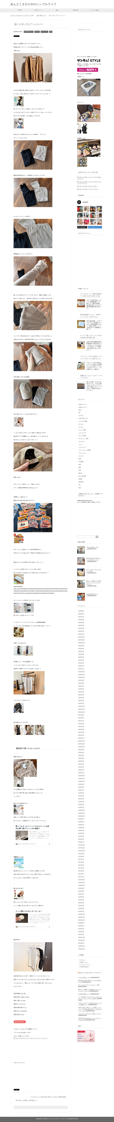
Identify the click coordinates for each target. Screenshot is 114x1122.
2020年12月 (81, 741)
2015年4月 (81, 925)
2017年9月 (81, 853)
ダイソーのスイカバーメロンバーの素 (88, 985)
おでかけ (80, 415)
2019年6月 (81, 793)
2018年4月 (81, 833)
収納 (57, 10)
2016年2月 (81, 908)
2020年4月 (81, 764)
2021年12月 (81, 706)
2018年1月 (81, 842)
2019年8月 (81, 787)
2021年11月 (81, 709)
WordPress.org (84, 966)
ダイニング (81, 441)
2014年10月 (81, 940)
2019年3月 (81, 801)
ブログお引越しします (92, 547)
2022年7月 (81, 686)
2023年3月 (81, 663)
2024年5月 (81, 622)
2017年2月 (81, 873)
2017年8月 (81, 856)
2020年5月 (81, 761)
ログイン (82, 960)
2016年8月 (81, 891)
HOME (20, 10)
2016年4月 (81, 902)
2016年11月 (81, 882)
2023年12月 (81, 637)
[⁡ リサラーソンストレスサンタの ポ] (86, 215)
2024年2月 (81, 631)
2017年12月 (81, 845)
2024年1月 (81, 634)
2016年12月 (81, 879)
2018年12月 (81, 810)
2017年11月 (81, 847)
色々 (51, 31)
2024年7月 (81, 616)
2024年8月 (81, 613)
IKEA (79, 410)
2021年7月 (81, 720)
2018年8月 (81, 821)
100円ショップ (38, 10)
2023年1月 (81, 668)
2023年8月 (81, 648)
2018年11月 (81, 813)
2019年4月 (81, 798)
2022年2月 (81, 700)
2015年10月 (81, 920)
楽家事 (80, 479)
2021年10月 (81, 712)
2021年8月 (81, 717)
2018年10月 (81, 816)
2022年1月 (81, 703)
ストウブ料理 (82, 435)
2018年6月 (81, 827)
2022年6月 (81, 689)
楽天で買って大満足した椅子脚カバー (26, 1100)
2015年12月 (81, 914)
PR (79, 412)
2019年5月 (81, 795)
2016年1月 (81, 911)
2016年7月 (81, 894)
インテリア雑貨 (94, 10)
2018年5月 (81, 830)
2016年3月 (81, 905)
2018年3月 (81, 836)
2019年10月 (81, 781)
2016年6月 (81, 897)
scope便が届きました (92, 594)
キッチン (80, 427)
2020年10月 (81, 746)
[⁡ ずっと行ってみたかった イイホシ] (80, 222)
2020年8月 (81, 752)
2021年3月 (81, 732)
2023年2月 (81, 665)
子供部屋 (80, 461)
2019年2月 (81, 804)
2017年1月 (81, 876)
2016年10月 (81, 885)
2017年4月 (81, 868)
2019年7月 (81, 790)
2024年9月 (81, 611)
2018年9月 (81, 819)
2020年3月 (81, 767)
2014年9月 (81, 943)
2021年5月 (81, 726)
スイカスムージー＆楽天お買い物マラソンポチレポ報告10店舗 (48, 1096)
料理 (79, 470)
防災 (79, 487)
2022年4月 (81, 694)
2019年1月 (81, 807)
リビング (80, 455)
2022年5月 (81, 691)
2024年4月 (81, 625)
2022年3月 (81, 697)
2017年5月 (81, 865)
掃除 (79, 467)
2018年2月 (81, 839)
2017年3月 (81, 871)
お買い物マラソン (28, 31)
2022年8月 (81, 683)
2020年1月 (81, 772)
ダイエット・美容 (83, 438)
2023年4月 (81, 660)
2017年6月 (81, 862)
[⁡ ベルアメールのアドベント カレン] (93, 215)
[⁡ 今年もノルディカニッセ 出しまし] (86, 222)
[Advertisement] (41, 1075)
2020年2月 (81, 769)
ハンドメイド (82, 447)
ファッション (44, 31)
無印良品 (75, 10)
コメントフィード (85, 964)
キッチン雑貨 (82, 429)
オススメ (37, 31)
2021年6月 (81, 723)
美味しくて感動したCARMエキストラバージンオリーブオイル (93, 582)
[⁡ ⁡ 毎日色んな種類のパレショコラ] (80, 209)
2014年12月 (81, 937)
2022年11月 (81, 674)
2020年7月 (81, 755)
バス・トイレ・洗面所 (84, 450)
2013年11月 (81, 948)
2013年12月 (81, 946)
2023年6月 (81, 654)
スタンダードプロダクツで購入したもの (89, 1013)
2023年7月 (81, 651)
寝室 (79, 464)
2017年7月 (81, 859)
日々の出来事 (82, 476)
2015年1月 (81, 934)
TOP (23, 15)
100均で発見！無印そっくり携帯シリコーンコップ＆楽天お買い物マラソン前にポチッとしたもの (90, 1009)
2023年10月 (81, 642)
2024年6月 (81, 619)
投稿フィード (84, 962)
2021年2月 (81, 735)
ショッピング (82, 432)
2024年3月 (81, 628)
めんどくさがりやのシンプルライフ (33, 4)
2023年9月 (81, 645)
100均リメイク (82, 407)
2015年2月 (81, 931)
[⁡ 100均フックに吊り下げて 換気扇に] (99, 209)
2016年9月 (81, 888)
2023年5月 (81, 657)
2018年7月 (81, 824)
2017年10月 (81, 850)
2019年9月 (81, 784)
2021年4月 (81, 729)
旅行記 (80, 473)
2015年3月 (81, 928)
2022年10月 (81, 677)
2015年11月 (81, 917)
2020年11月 (81, 743)
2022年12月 (81, 671)
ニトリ (80, 444)
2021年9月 (81, 715)
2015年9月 (81, 922)
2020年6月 (81, 758)
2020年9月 (81, 749)
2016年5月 (81, 899)
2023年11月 (81, 639)
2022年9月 (81, 680)
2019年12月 (81, 775)
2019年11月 (81, 778)
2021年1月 (81, 738)
